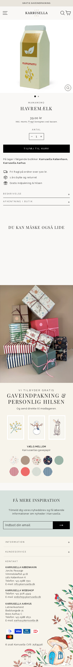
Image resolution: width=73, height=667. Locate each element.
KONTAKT (11, 561)
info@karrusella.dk (24, 584)
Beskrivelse (12, 194)
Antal (36, 129)
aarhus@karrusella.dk (26, 620)
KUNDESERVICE (16, 552)
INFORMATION (15, 542)
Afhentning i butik (18, 201)
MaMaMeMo (36, 103)
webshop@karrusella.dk (27, 597)
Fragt (31, 122)
